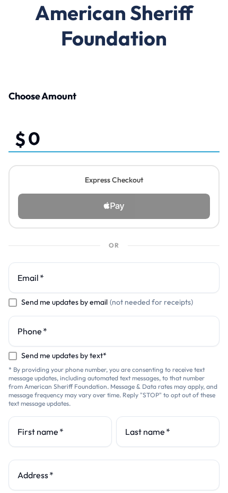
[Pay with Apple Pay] (114, 206)
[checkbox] (12, 302)
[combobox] (114, 475)
